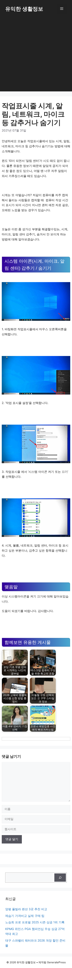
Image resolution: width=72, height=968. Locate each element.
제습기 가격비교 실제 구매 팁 (24, 916)
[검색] (60, 877)
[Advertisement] (36, 55)
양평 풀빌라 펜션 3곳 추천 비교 (26, 909)
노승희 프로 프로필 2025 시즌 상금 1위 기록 (34, 922)
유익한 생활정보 (24, 9)
